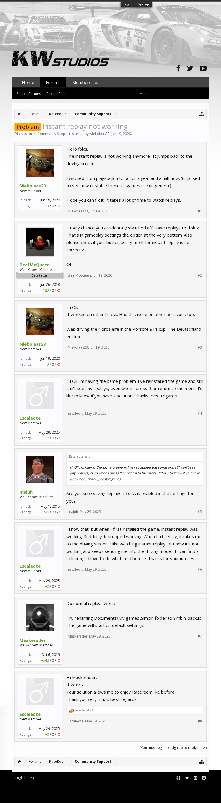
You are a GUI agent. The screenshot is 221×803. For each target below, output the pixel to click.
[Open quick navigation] (201, 114)
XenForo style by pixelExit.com (60, 796)
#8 (200, 721)
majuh (26, 492)
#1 (200, 211)
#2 (200, 275)
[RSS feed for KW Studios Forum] (204, 778)
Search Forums (29, 93)
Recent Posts (57, 93)
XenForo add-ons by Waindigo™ (37, 791)
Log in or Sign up (136, 4)
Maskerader (33, 640)
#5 (200, 511)
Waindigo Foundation (88, 791)
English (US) (24, 777)
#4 (200, 413)
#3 (200, 347)
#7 (200, 636)
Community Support (53, 133)
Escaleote (30, 418)
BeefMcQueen (35, 264)
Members (82, 82)
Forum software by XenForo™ (59, 787)
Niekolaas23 (99, 133)
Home (28, 82)
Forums (53, 82)
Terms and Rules (195, 787)
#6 (200, 569)
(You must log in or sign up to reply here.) (173, 747)
